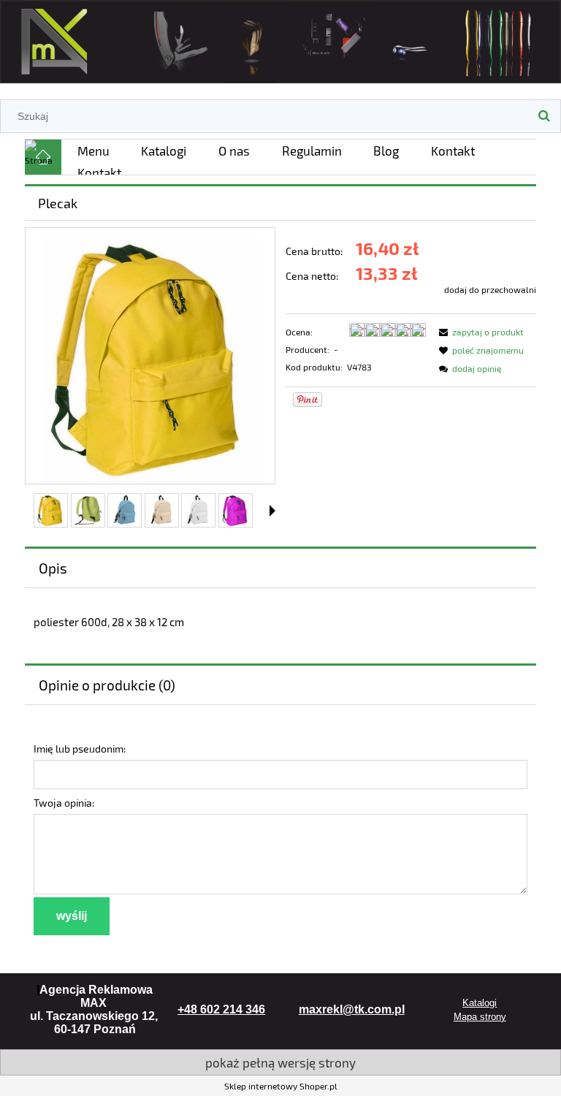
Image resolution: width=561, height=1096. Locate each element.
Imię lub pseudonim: (80, 748)
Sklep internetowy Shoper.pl (280, 1086)
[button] (272, 511)
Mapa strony (480, 1016)
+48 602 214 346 (221, 1009)
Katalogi (479, 1002)
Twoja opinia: (64, 802)
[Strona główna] (280, 39)
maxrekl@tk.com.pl (352, 1009)
